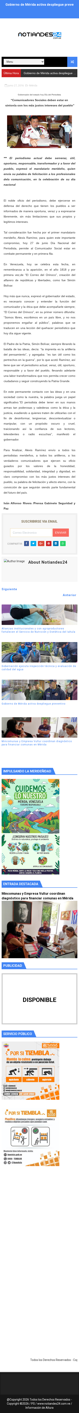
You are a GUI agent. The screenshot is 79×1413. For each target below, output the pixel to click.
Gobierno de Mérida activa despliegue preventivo (33, 703)
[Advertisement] (39, 1222)
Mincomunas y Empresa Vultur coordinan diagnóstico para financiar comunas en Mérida (37, 743)
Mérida (33, 85)
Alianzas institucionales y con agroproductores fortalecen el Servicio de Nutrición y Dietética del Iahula (38, 630)
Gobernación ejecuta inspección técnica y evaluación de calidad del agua (39, 668)
